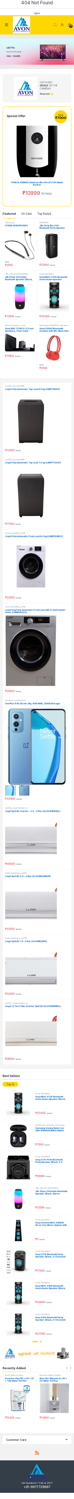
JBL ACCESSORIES (18, 274)
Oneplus (9, 700)
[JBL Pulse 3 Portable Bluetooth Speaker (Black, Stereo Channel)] (20, 1199)
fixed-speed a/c (12, 873)
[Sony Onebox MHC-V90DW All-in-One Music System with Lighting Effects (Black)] (20, 1230)
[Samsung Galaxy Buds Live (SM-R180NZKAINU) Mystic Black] (20, 1136)
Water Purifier (16, 1375)
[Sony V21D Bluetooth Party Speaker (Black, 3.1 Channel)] (20, 1262)
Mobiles (50, 1125)
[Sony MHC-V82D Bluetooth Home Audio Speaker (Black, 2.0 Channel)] (20, 1294)
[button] (35, 1341)
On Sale (26, 213)
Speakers (49, 274)
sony (41, 274)
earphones (40, 1125)
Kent (7, 1375)
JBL (7, 274)
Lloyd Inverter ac (20, 808)
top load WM (18, 386)
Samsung (9, 222)
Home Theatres (12, 325)
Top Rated (44, 213)
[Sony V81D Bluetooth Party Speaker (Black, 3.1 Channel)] (20, 1325)
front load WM (11, 533)
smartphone (20, 700)
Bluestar (43, 1375)
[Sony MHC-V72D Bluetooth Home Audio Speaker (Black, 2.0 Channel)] (20, 1104)
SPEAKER (44, 222)
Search (55, 25)
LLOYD (8, 386)
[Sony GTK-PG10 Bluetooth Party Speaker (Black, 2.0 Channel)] (20, 1167)
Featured (9, 213)
